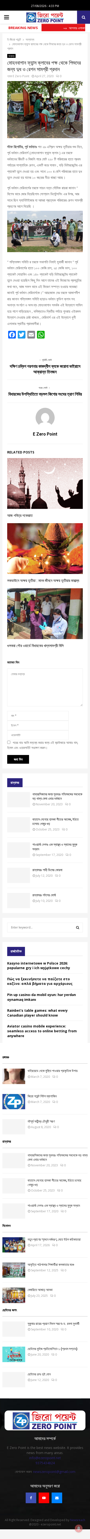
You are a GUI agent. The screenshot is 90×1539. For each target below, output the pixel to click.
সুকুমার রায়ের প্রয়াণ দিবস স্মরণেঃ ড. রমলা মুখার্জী (53, 1324)
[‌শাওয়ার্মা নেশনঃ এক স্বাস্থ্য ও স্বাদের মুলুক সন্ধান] (18, 850)
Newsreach (77, 1520)
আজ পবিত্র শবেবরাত (20, 515)
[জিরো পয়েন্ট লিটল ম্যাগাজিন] (13, 1101)
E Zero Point (21, 76)
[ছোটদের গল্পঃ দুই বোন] (13, 1379)
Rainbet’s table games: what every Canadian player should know (37, 1013)
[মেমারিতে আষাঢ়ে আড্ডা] (13, 1295)
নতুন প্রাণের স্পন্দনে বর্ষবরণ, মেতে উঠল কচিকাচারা (54, 1239)
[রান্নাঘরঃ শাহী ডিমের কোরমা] (18, 875)
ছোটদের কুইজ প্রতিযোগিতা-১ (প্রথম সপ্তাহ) (53, 1349)
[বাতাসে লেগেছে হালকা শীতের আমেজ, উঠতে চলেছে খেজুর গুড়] (18, 824)
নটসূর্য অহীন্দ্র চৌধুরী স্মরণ (41, 1121)
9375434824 (45, 1463)
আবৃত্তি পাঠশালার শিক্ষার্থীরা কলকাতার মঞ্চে (51, 1265)
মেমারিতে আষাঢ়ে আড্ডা (40, 1290)
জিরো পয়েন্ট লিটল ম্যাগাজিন (42, 1096)
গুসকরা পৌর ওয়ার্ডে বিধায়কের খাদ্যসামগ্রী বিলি (35, 645)
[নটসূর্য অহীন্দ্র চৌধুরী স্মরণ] (13, 1126)
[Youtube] (44, 1498)
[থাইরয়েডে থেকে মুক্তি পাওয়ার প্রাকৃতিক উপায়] (13, 1076)
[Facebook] (31, 1498)
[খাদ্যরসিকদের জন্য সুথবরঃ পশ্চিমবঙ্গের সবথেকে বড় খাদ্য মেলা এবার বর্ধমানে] (18, 799)
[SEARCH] (77, 927)
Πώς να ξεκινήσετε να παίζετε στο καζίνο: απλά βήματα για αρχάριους (39, 981)
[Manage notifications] (79, 1528)
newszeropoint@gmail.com (54, 1471)
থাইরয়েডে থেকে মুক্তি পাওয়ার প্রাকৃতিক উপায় (53, 1071)
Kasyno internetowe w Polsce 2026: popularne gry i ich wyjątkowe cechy (38, 965)
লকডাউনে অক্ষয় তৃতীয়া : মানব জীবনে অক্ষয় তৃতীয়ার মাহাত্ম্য (43, 580)
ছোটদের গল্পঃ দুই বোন (39, 1374)
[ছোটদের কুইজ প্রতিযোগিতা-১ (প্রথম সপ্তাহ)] (13, 1354)
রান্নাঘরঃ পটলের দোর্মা (44, 895)
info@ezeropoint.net (45, 1458)
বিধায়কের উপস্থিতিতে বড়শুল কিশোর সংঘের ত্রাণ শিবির (45, 394)
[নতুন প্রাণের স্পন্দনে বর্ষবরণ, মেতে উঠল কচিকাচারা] (13, 1244)
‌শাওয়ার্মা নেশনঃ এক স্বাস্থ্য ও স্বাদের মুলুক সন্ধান (54, 1205)
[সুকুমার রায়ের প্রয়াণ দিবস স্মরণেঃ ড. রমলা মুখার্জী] (13, 1329)
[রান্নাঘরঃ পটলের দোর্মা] (18, 900)
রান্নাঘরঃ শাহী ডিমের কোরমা (47, 870)
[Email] (57, 1498)
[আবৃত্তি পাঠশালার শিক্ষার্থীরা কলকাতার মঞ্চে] (13, 1270)
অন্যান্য (11, 56)
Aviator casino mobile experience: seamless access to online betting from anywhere (42, 1031)
